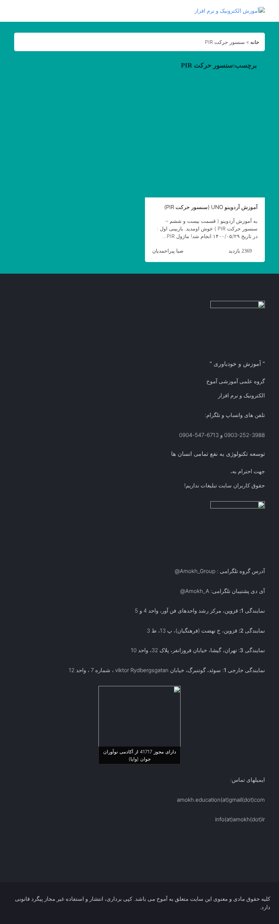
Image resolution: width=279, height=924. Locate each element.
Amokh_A (197, 591)
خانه (254, 42)
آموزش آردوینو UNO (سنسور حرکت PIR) (211, 207)
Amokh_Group (197, 571)
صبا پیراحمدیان (167, 251)
